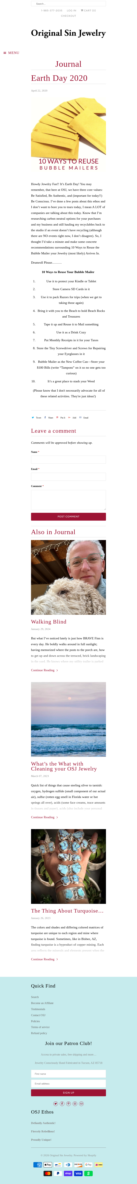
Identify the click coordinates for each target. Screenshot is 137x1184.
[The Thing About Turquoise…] (68, 866)
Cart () (89, 10)
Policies (35, 1021)
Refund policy (39, 1033)
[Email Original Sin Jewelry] (81, 1103)
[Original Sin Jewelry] (68, 34)
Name (35, 452)
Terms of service (40, 1027)
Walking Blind (49, 621)
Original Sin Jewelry (61, 1155)
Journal (68, 64)
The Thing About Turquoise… (67, 910)
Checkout (68, 15)
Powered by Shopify (85, 1155)
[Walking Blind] (68, 577)
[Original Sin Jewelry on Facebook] (62, 1103)
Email (35, 469)
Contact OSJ (38, 1015)
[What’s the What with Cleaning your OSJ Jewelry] (68, 719)
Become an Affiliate (42, 1003)
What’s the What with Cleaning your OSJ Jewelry (64, 766)
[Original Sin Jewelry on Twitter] (55, 1103)
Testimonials (38, 1009)
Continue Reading (43, 670)
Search (35, 997)
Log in (71, 10)
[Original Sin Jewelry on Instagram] (75, 1103)
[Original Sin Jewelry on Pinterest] (68, 1103)
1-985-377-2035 (51, 10)
